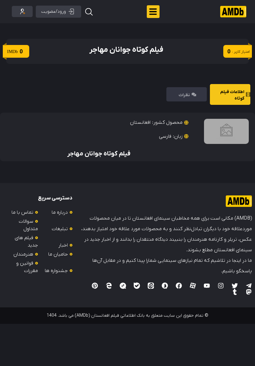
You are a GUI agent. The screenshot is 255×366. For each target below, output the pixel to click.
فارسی (165, 136)
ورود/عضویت (53, 12)
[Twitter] (235, 286)
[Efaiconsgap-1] (123, 286)
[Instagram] (221, 286)
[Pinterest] (95, 286)
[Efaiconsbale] (137, 286)
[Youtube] (207, 286)
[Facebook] (179, 286)
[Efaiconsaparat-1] (193, 286)
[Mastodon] (249, 292)
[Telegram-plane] (249, 286)
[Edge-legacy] (109, 286)
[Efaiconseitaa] (151, 286)
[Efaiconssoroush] (165, 286)
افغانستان (140, 122)
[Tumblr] (235, 292)
